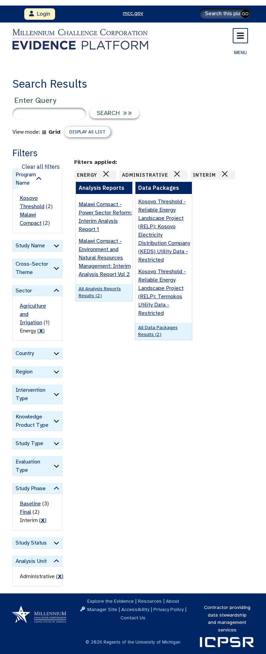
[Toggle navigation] (240, 35)
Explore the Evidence (110, 601)
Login (42, 13)
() (41, 330)
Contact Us (133, 618)
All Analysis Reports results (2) (100, 292)
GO (245, 14)
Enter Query (35, 100)
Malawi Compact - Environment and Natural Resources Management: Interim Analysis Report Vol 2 (105, 258)
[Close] (106, 174)
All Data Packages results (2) (158, 331)
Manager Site (102, 609)
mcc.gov (133, 13)
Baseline (30, 503)
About (172, 601)
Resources (150, 601)
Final (25, 512)
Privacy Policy (168, 609)
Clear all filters (41, 166)
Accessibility (135, 609)
